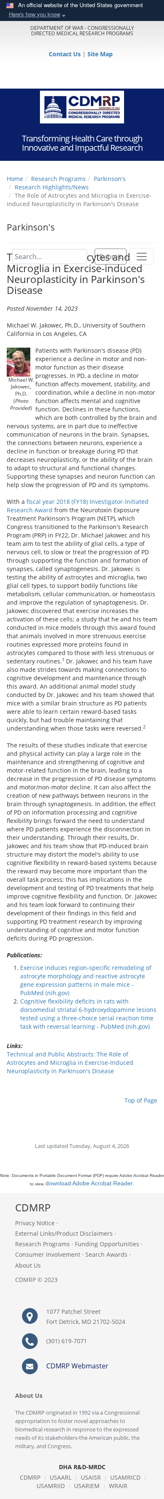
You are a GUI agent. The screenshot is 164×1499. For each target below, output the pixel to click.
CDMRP (30, 1477)
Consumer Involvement (47, 1254)
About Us (28, 1265)
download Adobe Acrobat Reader (89, 1183)
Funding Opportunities (107, 1244)
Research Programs (58, 179)
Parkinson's (110, 179)
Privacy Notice (35, 1223)
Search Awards (106, 1254)
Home (15, 179)
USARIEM (87, 1486)
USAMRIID (51, 1486)
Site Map (100, 54)
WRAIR (118, 1486)
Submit (110, 256)
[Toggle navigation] (141, 256)
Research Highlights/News (52, 187)
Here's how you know (34, 14)
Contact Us (65, 54)
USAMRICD (125, 1477)
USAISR (91, 1477)
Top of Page (140, 1100)
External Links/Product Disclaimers (64, 1233)
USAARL (60, 1477)
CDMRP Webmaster (77, 1366)
